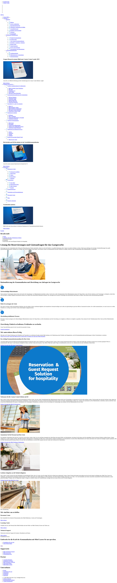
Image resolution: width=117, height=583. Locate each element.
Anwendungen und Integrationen (17, 49)
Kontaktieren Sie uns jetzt (8, 542)
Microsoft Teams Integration (15, 93)
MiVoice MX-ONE (13, 101)
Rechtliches (5, 574)
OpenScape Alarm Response (15, 127)
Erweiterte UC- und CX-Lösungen (15, 103)
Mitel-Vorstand (13, 186)
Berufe (4, 570)
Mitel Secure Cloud (13, 139)
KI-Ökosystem (13, 39)
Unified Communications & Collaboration (17, 86)
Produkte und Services (8, 84)
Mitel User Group (7, 552)
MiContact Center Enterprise (15, 109)
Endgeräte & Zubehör (12, 112)
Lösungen (5, 18)
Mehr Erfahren (6, 83)
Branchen (8, 19)
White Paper (13, 173)
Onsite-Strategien (14, 46)
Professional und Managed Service (15, 129)
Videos (11, 175)
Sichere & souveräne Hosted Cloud (15, 137)
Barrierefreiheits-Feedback (9, 580)
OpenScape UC (12, 90)
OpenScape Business (13, 102)
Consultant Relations (7, 559)
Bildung (12, 22)
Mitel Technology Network (9, 562)
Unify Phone (11, 92)
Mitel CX (11, 106)
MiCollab (11, 89)
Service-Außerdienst (14, 24)
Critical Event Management (14, 125)
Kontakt (2, 230)
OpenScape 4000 (12, 99)
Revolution (11, 124)
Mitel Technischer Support (9, 551)
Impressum (5, 575)
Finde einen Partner (7, 563)
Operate (10, 134)
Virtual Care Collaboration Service (16, 126)
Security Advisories (12, 200)
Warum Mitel (6, 17)
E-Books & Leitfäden (15, 171)
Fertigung (12, 32)
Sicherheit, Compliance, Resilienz (17, 42)
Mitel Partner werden (7, 564)
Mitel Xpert (11, 123)
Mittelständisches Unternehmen (17, 55)
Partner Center (6, 2)
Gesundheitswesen (14, 28)
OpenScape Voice (12, 98)
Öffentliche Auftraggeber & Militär (17, 27)
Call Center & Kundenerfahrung (17, 41)
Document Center (11, 195)
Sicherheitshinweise (7, 554)
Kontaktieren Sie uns (7, 571)
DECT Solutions (12, 116)
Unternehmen (10, 180)
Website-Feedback (7, 578)
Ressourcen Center (12, 169)
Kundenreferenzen (12, 189)
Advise (10, 131)
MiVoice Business (12, 97)
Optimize (11, 135)
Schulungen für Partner (8, 561)
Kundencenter (6, 1)
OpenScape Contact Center (14, 111)
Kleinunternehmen (14, 56)
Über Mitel (12, 182)
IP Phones (11, 115)
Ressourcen (5, 167)
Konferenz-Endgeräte (13, 118)
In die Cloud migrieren (15, 47)
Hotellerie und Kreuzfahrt (15, 30)
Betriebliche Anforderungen (12, 35)
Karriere (12, 187)
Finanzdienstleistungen (15, 25)
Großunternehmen (14, 53)
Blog (9, 197)
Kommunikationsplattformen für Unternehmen (17, 94)
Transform (11, 133)
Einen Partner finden (7, 543)
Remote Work (13, 44)
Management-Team (14, 184)
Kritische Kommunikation (13, 120)
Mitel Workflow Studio (14, 107)
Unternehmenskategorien (11, 50)
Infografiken (13, 176)
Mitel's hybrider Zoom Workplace (16, 88)
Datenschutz (6, 572)
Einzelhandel (13, 33)
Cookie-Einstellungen (8, 581)
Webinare (12, 178)
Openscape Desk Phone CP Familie (16, 117)
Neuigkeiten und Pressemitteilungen (15, 192)
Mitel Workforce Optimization (15, 108)
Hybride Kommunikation (15, 37)
